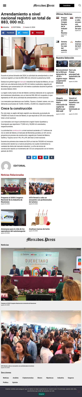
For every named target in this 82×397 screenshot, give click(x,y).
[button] (4, 5)
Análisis (15, 378)
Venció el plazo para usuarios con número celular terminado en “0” (74, 104)
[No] (78, 391)
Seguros (71, 378)
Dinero (40, 378)
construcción (16, 130)
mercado (23, 82)
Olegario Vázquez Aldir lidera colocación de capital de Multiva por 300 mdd (61, 104)
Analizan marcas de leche (39, 229)
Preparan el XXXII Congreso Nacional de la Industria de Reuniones (12, 200)
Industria (6, 27)
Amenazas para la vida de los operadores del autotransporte (13, 230)
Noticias (6, 378)
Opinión (15, 382)
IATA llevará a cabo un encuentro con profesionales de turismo (40, 200)
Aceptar (41, 394)
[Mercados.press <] (44, 5)
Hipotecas (49, 378)
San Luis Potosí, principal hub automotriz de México (74, 74)
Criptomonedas (28, 378)
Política (5, 382)
